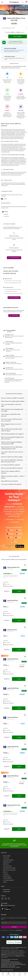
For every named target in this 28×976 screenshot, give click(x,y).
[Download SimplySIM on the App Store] (9, 546)
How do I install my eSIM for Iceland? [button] (12, 398)
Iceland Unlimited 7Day (13, 567)
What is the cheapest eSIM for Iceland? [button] (10, 472)
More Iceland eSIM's (15, 257)
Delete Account (6, 876)
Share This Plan (14, 63)
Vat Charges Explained (8, 880)
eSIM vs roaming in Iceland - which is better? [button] (12, 477)
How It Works (15, 315)
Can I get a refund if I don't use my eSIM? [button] (12, 453)
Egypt (19, 530)
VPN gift (24, 569)
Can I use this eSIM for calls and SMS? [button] (11, 405)
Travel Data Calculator (8, 860)
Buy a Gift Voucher (7, 866)
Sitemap (18, 967)
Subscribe (14, 927)
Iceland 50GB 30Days (13, 746)
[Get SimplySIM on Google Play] (20, 546)
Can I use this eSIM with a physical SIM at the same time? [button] (12, 461)
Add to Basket (17, 36)
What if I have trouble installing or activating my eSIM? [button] (11, 443)
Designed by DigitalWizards (7, 970)
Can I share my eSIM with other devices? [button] (11, 415)
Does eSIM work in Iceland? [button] (9, 481)
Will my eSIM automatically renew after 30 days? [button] (11, 430)
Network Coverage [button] (8, 586)
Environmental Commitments (19, 964)
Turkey (11, 530)
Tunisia (18, 537)
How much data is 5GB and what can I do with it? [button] (11, 420)
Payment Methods (7, 878)
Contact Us (5, 874)
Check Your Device (14, 297)
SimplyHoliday (6, 889)
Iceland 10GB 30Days (12, 659)
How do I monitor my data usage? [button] (11, 457)
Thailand (19, 533)
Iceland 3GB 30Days (12, 717)
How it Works (6, 858)
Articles (5, 882)
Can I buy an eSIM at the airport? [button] (11, 484)
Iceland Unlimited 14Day (13, 805)
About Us (5, 872)
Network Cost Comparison (9, 870)
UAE (10, 537)
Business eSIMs (6, 856)
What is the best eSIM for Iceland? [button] (11, 468)
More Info (6, 591)
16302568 (3, 954)
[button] (2, 2)
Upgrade (22, 32)
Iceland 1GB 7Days (12, 629)
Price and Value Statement (16, 963)
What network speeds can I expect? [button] (12, 434)
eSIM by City (6, 864)
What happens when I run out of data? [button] (11, 425)
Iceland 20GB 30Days (13, 776)
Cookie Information (5, 960)
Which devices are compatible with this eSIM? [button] (12, 410)
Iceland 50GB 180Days (13, 688)
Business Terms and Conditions (8, 967)
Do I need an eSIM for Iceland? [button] (10, 465)
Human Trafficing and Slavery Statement (10, 962)
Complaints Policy (5, 963)
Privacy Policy (19, 930)
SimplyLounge (6, 891)
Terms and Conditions (6, 959)
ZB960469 (18, 956)
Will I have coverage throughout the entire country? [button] (12, 438)
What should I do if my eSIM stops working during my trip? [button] (11, 448)
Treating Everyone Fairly (6, 964)
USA (15, 541)
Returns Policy (12, 966)
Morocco (10, 533)
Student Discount (7, 862)
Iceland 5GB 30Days (12, 600)
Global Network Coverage (9, 868)
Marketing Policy (4, 966)
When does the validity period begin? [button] (12, 401)
